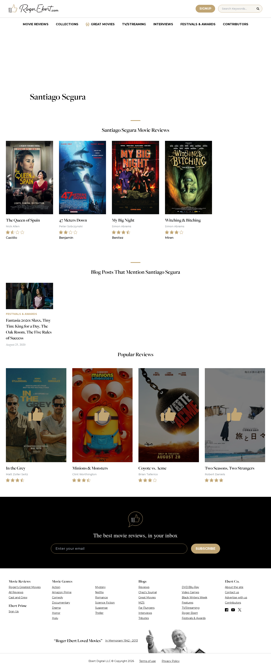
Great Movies (103, 24)
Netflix (99, 592)
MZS (141, 602)
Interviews (163, 24)
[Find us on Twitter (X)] (239, 609)
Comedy (57, 597)
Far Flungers (146, 607)
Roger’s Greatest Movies (25, 587)
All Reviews (16, 592)
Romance (101, 597)
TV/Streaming (134, 24)
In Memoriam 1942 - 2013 (121, 640)
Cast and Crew (18, 597)
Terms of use (147, 661)
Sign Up (14, 611)
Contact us (232, 592)
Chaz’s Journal (147, 592)
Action (56, 587)
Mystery (100, 587)
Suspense (101, 607)
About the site (234, 587)
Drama (56, 607)
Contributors (235, 24)
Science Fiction (105, 602)
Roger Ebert (190, 613)
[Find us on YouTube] (233, 609)
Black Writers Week (194, 597)
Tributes (143, 618)
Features (187, 602)
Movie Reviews (35, 24)
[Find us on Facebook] (226, 609)
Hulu (55, 618)
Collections (67, 24)
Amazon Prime (62, 592)
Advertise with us (236, 597)
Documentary (61, 602)
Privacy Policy (171, 661)
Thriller (99, 613)
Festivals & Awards (198, 24)
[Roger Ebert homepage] (33, 8)
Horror (56, 613)
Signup (205, 8)
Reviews (143, 587)
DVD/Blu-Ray (190, 587)
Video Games (190, 592)
